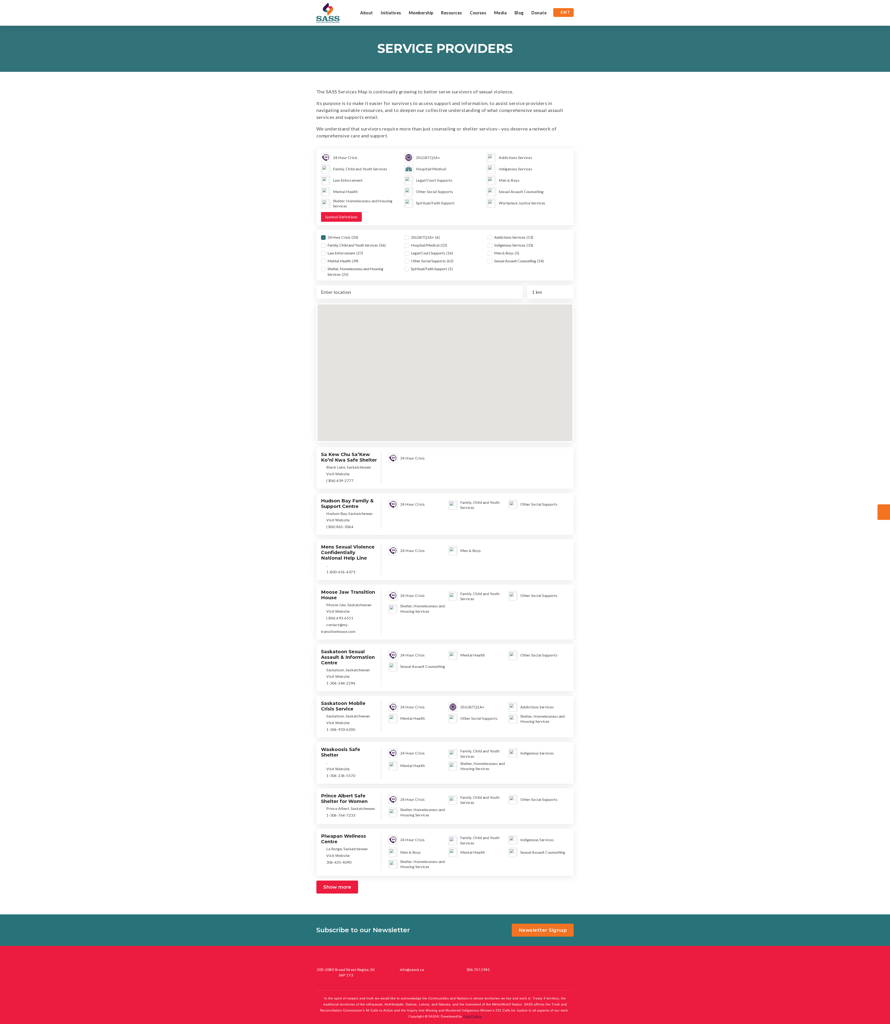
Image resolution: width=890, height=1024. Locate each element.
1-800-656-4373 (340, 572)
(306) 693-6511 (339, 618)
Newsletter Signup (543, 930)
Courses (478, 12)
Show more (337, 887)
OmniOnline (472, 1016)
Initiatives (391, 12)
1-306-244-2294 (340, 683)
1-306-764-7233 (340, 815)
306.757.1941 (478, 969)
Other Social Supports (538, 504)
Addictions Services (537, 707)
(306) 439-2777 (339, 480)
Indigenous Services (537, 753)
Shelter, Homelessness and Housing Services (422, 608)
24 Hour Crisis (412, 458)
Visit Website (338, 474)
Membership (421, 12)
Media (500, 12)
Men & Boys (470, 550)
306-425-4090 (338, 862)
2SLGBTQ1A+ (472, 707)
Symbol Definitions (341, 217)
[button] (446, 329)
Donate (539, 12)
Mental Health (472, 655)
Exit (565, 12)
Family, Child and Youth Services (479, 505)
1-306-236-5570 (340, 775)
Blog (519, 12)
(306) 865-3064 (339, 526)
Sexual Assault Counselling (422, 666)
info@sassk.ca (412, 969)
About (366, 12)
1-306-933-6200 (340, 729)
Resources (451, 12)
